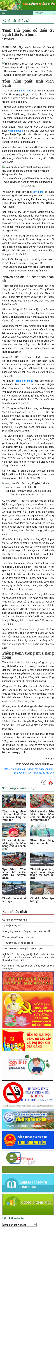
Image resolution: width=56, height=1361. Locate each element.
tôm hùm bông (15, 130)
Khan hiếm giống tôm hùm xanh (42, 842)
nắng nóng (25, 90)
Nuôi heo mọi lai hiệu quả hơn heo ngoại (22, 948)
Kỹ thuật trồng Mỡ (11, 925)
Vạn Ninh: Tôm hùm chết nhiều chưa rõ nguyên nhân (14, 873)
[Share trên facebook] (43, 782)
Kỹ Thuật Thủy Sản (17, 21)
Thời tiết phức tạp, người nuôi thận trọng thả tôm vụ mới (42, 873)
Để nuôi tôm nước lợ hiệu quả (14, 900)
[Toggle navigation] (3, 12)
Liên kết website (13, 1218)
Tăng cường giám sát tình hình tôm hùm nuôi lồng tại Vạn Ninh (14, 815)
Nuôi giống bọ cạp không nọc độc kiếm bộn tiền (26, 931)
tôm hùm (38, 191)
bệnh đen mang (24, 380)
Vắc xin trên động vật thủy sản (18, 937)
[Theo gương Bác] (28, 1009)
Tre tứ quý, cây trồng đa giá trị (17, 942)
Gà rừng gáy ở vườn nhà (14, 919)
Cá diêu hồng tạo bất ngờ (42, 900)
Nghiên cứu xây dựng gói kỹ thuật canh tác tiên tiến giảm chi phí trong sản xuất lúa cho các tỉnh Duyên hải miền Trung (28, 957)
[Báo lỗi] (50, 782)
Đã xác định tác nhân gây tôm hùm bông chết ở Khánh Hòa (14, 844)
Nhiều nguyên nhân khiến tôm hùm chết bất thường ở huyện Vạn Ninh (42, 815)
